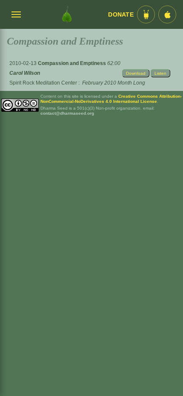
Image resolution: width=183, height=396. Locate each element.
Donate (121, 14)
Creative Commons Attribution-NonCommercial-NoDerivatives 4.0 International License (111, 99)
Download (136, 73)
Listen (160, 73)
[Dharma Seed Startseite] (67, 14)
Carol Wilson (24, 73)
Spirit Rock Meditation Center (43, 83)
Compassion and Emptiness (72, 63)
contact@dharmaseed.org (67, 113)
